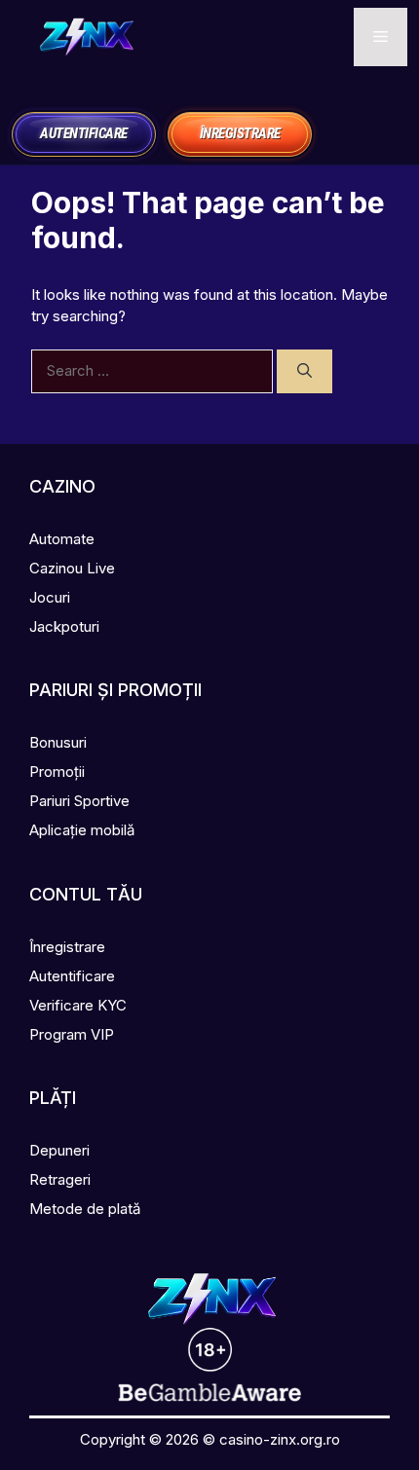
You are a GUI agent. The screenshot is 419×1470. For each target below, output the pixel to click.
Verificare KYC (78, 1005)
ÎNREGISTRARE (240, 133)
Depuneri (59, 1150)
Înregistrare (67, 946)
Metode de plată (84, 1208)
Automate (62, 539)
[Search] (304, 371)
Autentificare (72, 976)
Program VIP (71, 1034)
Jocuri (49, 597)
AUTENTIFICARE (84, 133)
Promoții (57, 771)
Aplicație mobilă (81, 830)
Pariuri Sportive (79, 800)
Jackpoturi (64, 626)
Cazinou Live (72, 568)
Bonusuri (58, 742)
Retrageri (60, 1179)
